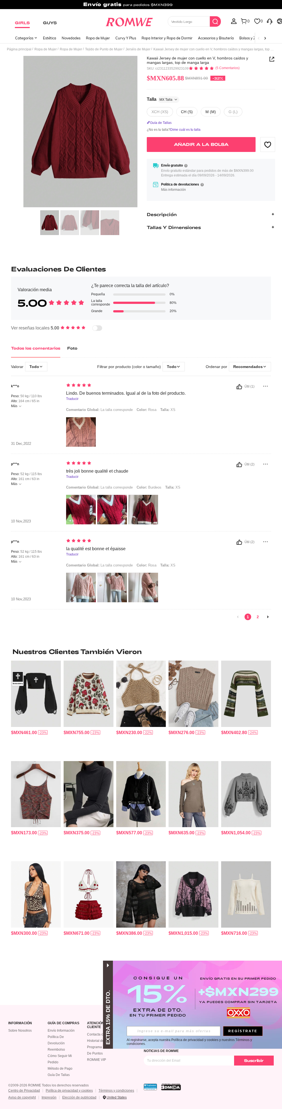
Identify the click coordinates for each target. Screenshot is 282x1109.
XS (167, 410)
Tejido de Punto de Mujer (104, 49)
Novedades (71, 38)
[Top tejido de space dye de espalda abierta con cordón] (36, 794)
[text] (135, 385)
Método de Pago (60, 1068)
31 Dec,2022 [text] (21, 444)
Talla (159, 99)
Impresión (49, 1097)
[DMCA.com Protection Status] (171, 1087)
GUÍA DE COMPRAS (63, 1023)
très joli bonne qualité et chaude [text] (97, 471)
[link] (141, 6)
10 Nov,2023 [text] (21, 521)
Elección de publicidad (79, 1097)
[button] (267, 144)
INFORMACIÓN (20, 1023)
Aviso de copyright (22, 1097)
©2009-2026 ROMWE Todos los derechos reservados (48, 1085)
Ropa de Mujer (98, 38)
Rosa (146, 410)
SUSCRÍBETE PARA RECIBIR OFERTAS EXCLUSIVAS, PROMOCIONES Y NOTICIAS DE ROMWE (201, 1049)
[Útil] (239, 386)
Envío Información (61, 1030)
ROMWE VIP (96, 1060)
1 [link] (248, 617)
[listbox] (233, 21)
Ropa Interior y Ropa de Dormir (167, 38)
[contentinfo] (24, 732)
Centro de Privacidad (24, 1090)
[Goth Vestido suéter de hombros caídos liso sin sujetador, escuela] (141, 894)
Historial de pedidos (102, 1041)
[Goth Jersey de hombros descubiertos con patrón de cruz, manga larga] (36, 694)
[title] (141, 651)
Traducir (72, 399)
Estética (49, 38)
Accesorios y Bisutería (216, 38)
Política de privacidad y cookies (69, 1090)
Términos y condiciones (116, 1090)
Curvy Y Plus (125, 38)
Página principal (19, 49)
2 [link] (258, 617)
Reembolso (56, 1049)
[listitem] (36, 708)
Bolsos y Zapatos (253, 38)
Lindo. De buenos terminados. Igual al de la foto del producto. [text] (126, 393)
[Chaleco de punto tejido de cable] (193, 694)
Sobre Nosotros (20, 1030)
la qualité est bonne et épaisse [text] (96, 548)
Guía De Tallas (59, 1075)
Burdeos (149, 487)
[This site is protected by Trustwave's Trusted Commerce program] (150, 1087)
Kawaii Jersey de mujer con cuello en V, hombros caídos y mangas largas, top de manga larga (197, 60)
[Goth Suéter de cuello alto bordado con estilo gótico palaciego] (246, 794)
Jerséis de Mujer (138, 49)
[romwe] (129, 21)
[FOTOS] (80, 132)
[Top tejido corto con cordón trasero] (141, 694)
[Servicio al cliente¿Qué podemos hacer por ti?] (269, 21)
